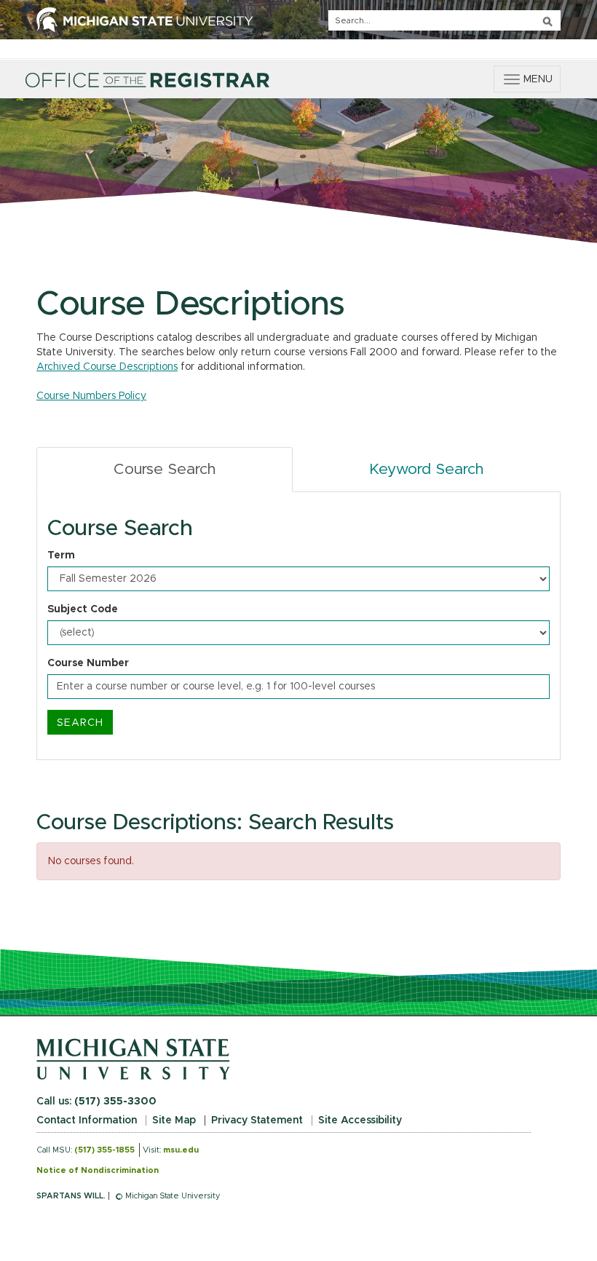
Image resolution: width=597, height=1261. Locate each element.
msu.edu (181, 1150)
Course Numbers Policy (91, 396)
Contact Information (86, 1120)
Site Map (174, 1120)
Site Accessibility (360, 1120)
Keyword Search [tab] (426, 469)
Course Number (88, 663)
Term (61, 555)
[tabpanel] (298, 626)
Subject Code (82, 609)
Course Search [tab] (165, 469)
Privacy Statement (257, 1120)
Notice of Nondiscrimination (97, 1170)
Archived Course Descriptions (107, 367)
